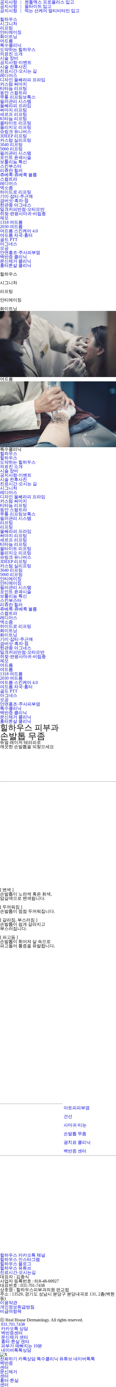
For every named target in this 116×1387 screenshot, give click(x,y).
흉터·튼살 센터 (14, 1341)
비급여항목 (11, 1311)
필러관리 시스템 (15, 518)
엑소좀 (6, 622)
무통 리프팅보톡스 (18, 514)
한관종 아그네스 (15, 648)
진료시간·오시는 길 (18, 483)
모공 (4, 699)
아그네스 (8, 695)
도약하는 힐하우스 (18, 462)
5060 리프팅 (11, 574)
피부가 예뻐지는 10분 (21, 1346)
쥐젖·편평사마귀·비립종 (23, 656)
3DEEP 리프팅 (13, 561)
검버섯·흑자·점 (14, 643)
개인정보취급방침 (17, 1307)
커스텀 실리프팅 (15, 566)
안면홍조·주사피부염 (20, 704)
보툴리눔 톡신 (13, 596)
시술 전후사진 (13, 479)
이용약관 (8, 1302)
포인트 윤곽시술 (15, 591)
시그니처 (8, 488)
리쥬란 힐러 (11, 604)
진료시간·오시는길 (18, 1272)
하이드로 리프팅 (15, 626)
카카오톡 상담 (14, 1328)
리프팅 (6, 522)
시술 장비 (9, 471)
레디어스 (8, 492)
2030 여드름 (11, 678)
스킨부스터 (11, 600)
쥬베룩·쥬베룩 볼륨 (18, 609)
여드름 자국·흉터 (16, 686)
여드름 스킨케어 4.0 (19, 682)
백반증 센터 (74, 1151)
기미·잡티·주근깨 (16, 639)
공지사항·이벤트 (16, 475)
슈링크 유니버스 (15, 557)
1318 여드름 (11, 674)
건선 (67, 1116)
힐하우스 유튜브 (15, 1268)
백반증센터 (11, 1333)
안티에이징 (11, 578)
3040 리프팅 (11, 570)
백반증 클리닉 (13, 712)
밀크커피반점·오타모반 (22, 652)
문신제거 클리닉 (15, 717)
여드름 (6, 665)
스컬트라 (8, 613)
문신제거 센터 (14, 1337)
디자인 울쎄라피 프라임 (22, 496)
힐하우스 (8, 453)
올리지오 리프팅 (15, 553)
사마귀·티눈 (75, 1125)
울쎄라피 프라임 (15, 531)
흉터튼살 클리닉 (15, 721)
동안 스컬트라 (13, 509)
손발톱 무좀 (74, 1133)
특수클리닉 (11, 708)
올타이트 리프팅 (15, 548)
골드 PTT (9, 691)
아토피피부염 (76, 1107)
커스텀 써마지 (13, 501)
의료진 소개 (11, 466)
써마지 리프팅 (13, 535)
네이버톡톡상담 (15, 1350)
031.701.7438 (12, 1324)
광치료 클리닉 (77, 1142)
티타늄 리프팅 (13, 505)
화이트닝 (8, 630)
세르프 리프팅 (13, 540)
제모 (4, 661)
